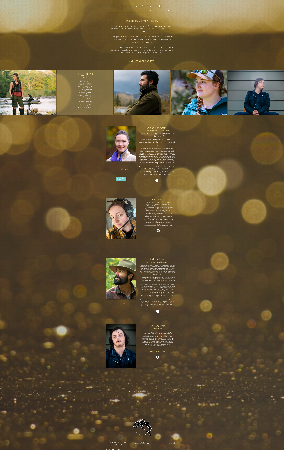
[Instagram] (156, 180)
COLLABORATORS (141, 395)
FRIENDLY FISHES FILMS (142, 6)
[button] (151, 10)
